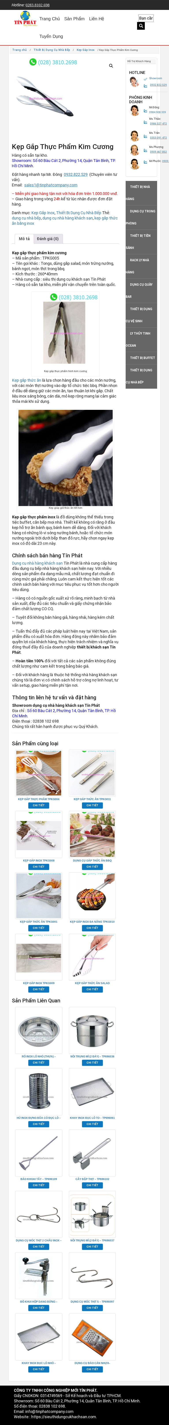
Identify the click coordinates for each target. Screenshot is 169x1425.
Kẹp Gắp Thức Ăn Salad (92, 983)
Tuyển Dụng (51, 36)
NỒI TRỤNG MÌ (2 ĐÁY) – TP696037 (92, 1240)
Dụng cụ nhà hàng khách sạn (37, 563)
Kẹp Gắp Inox (86, 50)
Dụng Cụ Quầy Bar (139, 290)
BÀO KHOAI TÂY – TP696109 (38, 1179)
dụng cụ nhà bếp (26, 218)
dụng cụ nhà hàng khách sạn (67, 218)
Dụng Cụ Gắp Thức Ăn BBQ (92, 860)
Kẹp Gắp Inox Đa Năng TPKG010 (92, 921)
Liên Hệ (96, 18)
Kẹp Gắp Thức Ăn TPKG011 (92, 799)
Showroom (155, 78)
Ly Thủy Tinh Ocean (138, 339)
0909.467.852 (158, 151)
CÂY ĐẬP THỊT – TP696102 (92, 1179)
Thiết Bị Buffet (142, 358)
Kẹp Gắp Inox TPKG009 (39, 983)
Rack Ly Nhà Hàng (137, 266)
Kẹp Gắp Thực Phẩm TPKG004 (38, 799)
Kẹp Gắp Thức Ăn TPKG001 (38, 921)
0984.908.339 (157, 112)
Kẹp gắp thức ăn (26, 380)
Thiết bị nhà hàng (138, 193)
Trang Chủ (49, 18)
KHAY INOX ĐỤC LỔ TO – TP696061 (92, 1117)
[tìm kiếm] (141, 26)
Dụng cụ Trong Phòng (140, 217)
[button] (111, 66)
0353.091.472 (158, 137)
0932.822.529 (76, 174)
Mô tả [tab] (24, 238)
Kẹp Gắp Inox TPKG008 (39, 860)
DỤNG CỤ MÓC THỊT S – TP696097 (92, 1301)
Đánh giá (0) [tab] (48, 238)
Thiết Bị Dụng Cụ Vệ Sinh (139, 315)
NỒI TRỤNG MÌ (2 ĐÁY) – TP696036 (92, 1056)
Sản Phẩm (74, 18)
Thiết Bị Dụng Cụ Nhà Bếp (52, 50)
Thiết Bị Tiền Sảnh (138, 242)
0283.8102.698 (38, 5)
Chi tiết (39, 805)
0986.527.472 (158, 123)
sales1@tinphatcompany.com (50, 185)
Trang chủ (19, 50)
